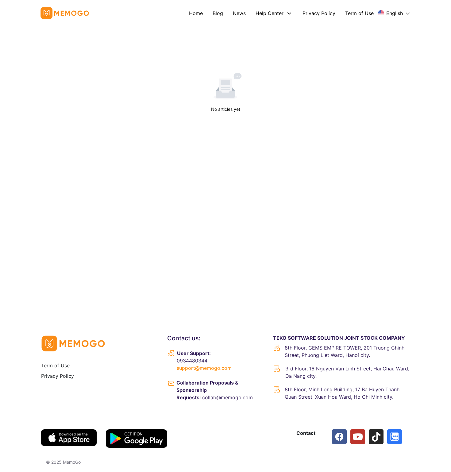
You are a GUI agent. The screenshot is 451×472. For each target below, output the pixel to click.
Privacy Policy (319, 13)
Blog (218, 13)
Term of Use (359, 13)
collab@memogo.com (227, 397)
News (239, 13)
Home (196, 13)
